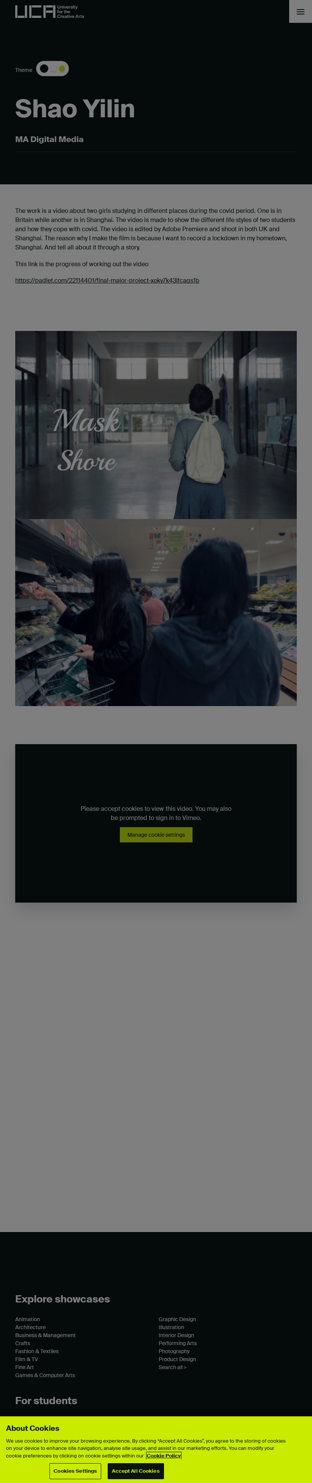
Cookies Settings (75, 1471)
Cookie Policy (164, 1456)
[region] (156, 1449)
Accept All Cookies (135, 1471)
